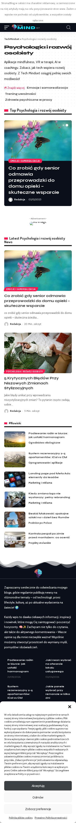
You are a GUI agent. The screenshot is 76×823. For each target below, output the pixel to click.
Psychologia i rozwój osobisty (24, 371)
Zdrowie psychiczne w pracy (28, 100)
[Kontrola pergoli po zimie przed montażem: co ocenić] (14, 540)
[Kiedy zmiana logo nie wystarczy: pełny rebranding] (14, 499)
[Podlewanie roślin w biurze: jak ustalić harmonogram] (14, 439)
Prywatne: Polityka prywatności (51, 817)
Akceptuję (38, 786)
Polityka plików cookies (21, 817)
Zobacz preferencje (38, 809)
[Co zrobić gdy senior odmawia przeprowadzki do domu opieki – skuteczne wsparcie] (38, 140)
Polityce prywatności (29, 774)
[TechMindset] (25, 27)
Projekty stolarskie (39, 542)
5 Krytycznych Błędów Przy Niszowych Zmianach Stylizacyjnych (31, 383)
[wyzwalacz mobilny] (7, 27)
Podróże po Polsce (40, 522)
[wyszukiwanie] (68, 27)
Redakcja (19, 199)
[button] (70, 707)
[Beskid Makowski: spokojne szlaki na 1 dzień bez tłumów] (14, 519)
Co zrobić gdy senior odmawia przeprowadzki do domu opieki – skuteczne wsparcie (34, 180)
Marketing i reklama (40, 482)
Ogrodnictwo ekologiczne (44, 442)
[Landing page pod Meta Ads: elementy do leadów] (14, 479)
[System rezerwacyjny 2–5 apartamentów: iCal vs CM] (14, 459)
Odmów (38, 797)
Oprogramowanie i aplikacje (45, 462)
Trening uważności (20, 94)
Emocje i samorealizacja (47, 87)
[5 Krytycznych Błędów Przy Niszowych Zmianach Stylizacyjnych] (38, 353)
